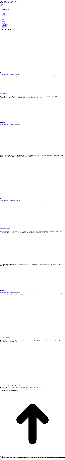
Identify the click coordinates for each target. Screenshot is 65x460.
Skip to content (2, 0)
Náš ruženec (2, 152)
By (11, 74)
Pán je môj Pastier (4, 93)
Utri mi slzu (2, 122)
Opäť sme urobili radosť (5, 337)
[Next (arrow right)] (1, 459)
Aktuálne (1, 74)
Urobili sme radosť (4, 383)
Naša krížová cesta (4, 198)
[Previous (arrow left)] (0, 459)
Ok (57, 457)
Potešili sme (2, 72)
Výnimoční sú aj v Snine (5, 228)
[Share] (1, 458)
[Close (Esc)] (0, 458)
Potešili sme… (3, 290)
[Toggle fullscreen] (2, 458)
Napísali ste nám (6, 74)
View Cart (1, 7)
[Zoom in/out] (3, 458)
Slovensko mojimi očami (5, 261)
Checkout (4, 7)
